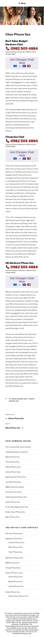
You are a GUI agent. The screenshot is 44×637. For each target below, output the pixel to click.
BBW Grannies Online (15, 487)
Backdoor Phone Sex (14, 558)
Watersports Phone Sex (16, 477)
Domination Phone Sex (18, 596)
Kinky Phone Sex (13, 592)
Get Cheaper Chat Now (22, 61)
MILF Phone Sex (13, 517)
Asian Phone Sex (13, 502)
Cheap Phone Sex (13, 568)
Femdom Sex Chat (13, 492)
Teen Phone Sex (15, 552)
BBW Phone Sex (13, 563)
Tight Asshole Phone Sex (16, 497)
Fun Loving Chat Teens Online (18, 447)
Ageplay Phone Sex (14, 538)
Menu (23, 3)
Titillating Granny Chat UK (17, 452)
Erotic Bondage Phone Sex (17, 507)
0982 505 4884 (24, 48)
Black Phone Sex (13, 457)
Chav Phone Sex (13, 462)
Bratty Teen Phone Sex (15, 512)
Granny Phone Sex (16, 542)
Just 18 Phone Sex (13, 482)
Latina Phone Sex (13, 472)
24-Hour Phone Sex (18, 399)
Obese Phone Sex (13, 467)
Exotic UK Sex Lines (14, 573)
